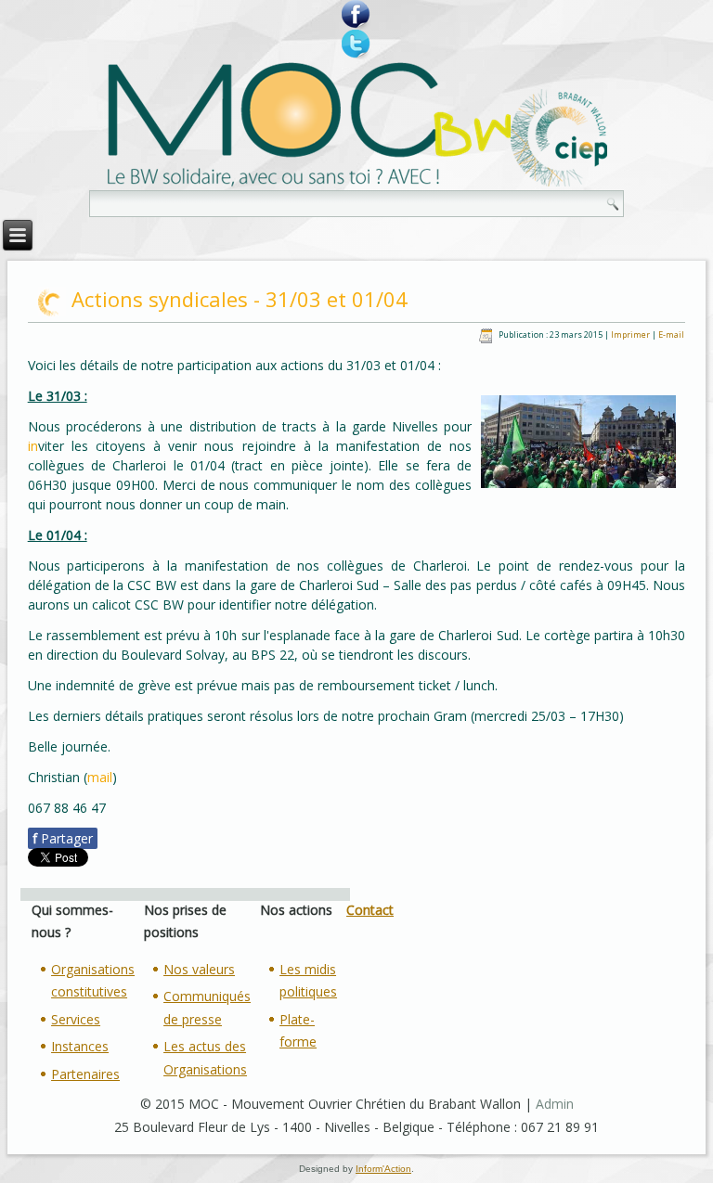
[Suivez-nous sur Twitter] (356, 44)
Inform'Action (383, 1169)
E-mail (671, 334)
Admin (555, 1103)
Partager (62, 838)
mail (99, 777)
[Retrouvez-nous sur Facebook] (356, 15)
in (33, 446)
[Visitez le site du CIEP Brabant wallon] (559, 139)
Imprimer (631, 334)
